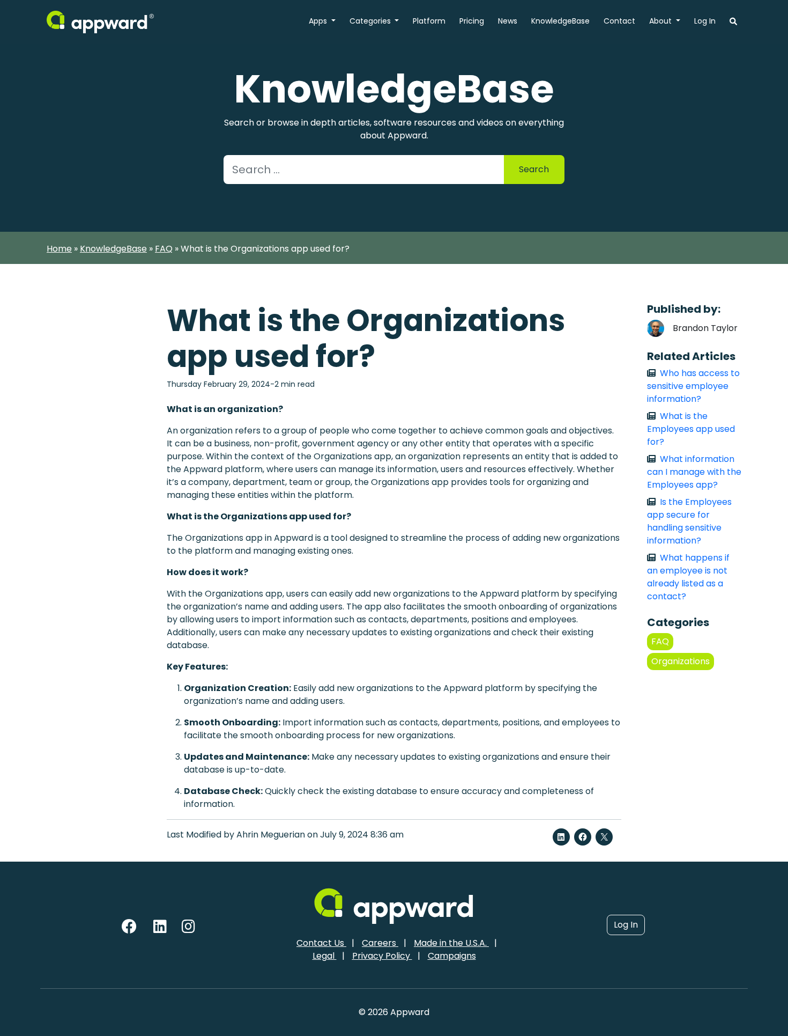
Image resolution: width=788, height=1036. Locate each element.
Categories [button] (371, 21)
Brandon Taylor (705, 328)
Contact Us (321, 943)
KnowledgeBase (560, 21)
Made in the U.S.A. (451, 943)
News (507, 21)
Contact (619, 21)
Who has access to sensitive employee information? (693, 386)
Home (59, 249)
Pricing (471, 21)
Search (534, 169)
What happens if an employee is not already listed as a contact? (688, 577)
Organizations (680, 661)
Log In (705, 21)
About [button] (661, 21)
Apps (319, 21)
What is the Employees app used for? (691, 429)
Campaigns (452, 956)
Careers (380, 943)
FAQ (164, 249)
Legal (325, 956)
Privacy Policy (382, 956)
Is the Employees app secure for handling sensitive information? (689, 521)
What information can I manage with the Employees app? (694, 472)
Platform (429, 21)
